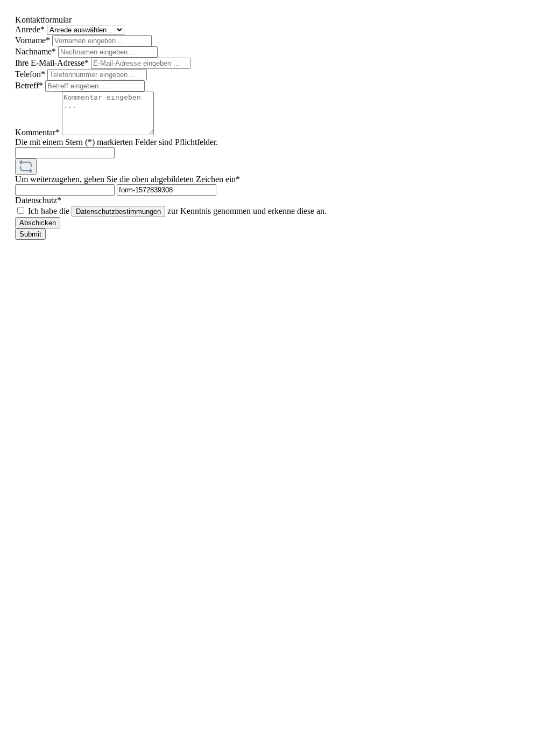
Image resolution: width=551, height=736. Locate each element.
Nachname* (36, 51)
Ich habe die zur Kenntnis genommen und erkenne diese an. (177, 211)
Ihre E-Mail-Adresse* (53, 62)
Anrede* (31, 29)
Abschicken (37, 223)
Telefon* (31, 74)
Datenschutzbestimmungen (118, 211)
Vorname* (33, 40)
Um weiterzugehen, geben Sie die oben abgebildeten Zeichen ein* (127, 179)
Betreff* (30, 85)
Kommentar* (38, 132)
